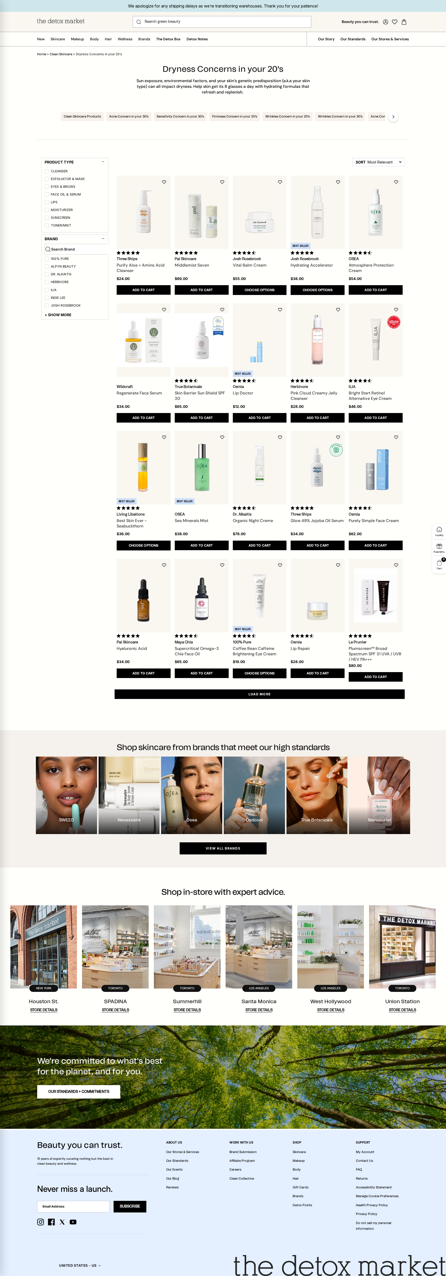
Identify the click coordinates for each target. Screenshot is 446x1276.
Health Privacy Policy (372, 1205)
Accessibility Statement (374, 1187)
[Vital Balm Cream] (260, 212)
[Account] (385, 22)
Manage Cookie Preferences (377, 1196)
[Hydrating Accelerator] (318, 212)
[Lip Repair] (318, 596)
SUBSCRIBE (130, 1206)
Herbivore (60, 282)
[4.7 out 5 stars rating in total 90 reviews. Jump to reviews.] (361, 508)
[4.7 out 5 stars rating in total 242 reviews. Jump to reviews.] (245, 380)
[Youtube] (73, 1222)
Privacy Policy (366, 1214)
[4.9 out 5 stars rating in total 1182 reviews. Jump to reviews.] (129, 252)
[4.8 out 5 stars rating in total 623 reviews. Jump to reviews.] (303, 508)
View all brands (223, 848)
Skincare (58, 39)
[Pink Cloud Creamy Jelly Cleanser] (318, 340)
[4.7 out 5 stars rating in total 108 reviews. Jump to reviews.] (361, 252)
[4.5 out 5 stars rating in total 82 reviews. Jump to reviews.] (303, 636)
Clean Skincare (61, 54)
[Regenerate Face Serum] (144, 340)
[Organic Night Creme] (260, 468)
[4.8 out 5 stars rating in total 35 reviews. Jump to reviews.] (129, 636)
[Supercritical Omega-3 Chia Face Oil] (202, 596)
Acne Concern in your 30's (128, 116)
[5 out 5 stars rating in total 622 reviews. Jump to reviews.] (361, 636)
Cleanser (59, 171)
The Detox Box (168, 39)
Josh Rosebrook (66, 305)
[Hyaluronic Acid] (144, 596)
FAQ (359, 1169)
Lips (54, 202)
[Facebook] (51, 1222)
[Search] (138, 22)
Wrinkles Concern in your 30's (340, 116)
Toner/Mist (61, 225)
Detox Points (302, 1205)
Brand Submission (243, 1152)
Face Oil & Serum (66, 194)
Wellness (125, 39)
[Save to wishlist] (164, 182)
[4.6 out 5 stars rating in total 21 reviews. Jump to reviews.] (303, 380)
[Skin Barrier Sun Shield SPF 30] (202, 340)
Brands (144, 39)
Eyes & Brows (63, 187)
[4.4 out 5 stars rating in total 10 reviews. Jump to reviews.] (187, 380)
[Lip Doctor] (260, 340)
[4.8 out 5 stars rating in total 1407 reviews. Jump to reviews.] (187, 252)
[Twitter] (62, 1222)
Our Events (174, 1169)
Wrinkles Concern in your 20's (287, 116)
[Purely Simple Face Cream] (376, 468)
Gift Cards (300, 1187)
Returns (362, 1178)
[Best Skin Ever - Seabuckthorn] (144, 468)
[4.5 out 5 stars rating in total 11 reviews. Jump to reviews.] (245, 508)
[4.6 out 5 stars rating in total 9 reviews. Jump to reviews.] (361, 380)
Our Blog (172, 1178)
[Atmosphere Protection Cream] (376, 212)
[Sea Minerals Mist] (202, 468)
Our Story (326, 39)
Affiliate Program (242, 1160)
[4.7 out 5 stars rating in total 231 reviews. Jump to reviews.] (245, 252)
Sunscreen (60, 218)
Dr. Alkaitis (61, 274)
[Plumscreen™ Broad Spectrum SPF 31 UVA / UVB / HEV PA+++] (376, 596)
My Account (365, 1152)
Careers (235, 1169)
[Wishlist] (394, 22)
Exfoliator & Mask (68, 179)
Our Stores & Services (390, 39)
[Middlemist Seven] (202, 212)
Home (41, 54)
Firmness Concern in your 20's (234, 116)
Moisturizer (62, 210)
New (41, 39)
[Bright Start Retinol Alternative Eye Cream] (376, 340)
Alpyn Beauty (63, 266)
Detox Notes (197, 39)
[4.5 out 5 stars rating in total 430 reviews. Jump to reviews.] (245, 636)
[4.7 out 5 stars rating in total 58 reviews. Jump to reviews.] (187, 636)
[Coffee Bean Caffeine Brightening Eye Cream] (260, 596)
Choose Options (260, 290)
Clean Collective (241, 1178)
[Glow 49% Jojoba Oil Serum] (318, 468)
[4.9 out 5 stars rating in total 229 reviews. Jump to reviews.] (129, 508)
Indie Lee (58, 298)
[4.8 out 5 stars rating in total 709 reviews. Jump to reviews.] (303, 252)
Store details (43, 1010)
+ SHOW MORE (58, 315)
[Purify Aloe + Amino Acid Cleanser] (144, 212)
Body (94, 39)
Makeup (77, 39)
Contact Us (364, 1160)
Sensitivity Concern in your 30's (180, 116)
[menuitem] (75, 172)
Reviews (172, 1187)
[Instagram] (40, 1222)
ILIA (54, 290)
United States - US (78, 1265)
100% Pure (60, 259)
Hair (108, 39)
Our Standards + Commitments (78, 1092)
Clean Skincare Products (82, 116)
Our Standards (352, 39)
